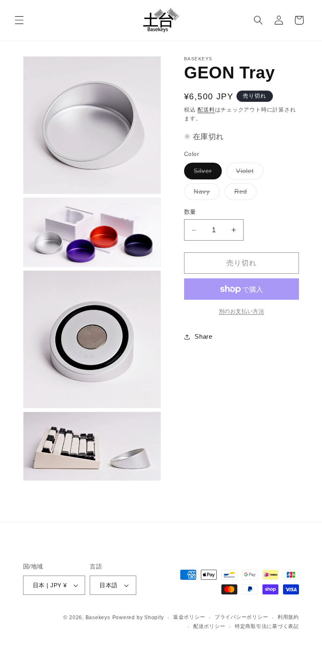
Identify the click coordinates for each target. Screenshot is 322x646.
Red (243, 193)
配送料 (206, 109)
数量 (190, 211)
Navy (205, 193)
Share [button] (203, 336)
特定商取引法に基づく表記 (267, 626)
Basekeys (98, 617)
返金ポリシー (189, 617)
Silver (206, 173)
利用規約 (288, 617)
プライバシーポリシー (241, 617)
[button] (19, 20)
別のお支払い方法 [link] (241, 311)
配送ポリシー (209, 626)
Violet (248, 173)
